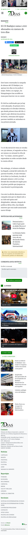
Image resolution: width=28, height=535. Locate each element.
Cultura (4, 464)
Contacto (4, 510)
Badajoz (4, 21)
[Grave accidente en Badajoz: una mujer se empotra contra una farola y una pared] (7, 366)
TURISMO (4, 477)
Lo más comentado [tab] (8, 356)
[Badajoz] (14, 3)
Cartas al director (7, 493)
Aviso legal (5, 512)
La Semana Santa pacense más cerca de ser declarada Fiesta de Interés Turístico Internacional (19, 239)
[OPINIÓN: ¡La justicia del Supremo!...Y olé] (14, 336)
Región (3, 457)
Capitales (4, 455)
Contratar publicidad (8, 507)
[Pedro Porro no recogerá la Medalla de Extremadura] (7, 409)
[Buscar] (26, 13)
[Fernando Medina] (14, 51)
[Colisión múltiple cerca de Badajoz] (7, 395)
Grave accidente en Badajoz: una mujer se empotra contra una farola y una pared (21, 364)
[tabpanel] (14, 388)
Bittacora (7, 525)
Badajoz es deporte (7, 469)
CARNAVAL (4, 484)
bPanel (8, 523)
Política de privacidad (8, 517)
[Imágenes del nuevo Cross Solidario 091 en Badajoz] (14, 315)
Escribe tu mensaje (6, 266)
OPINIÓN (3, 491)
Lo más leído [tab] (6, 352)
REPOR (3, 486)
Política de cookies (7, 514)
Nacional (4, 460)
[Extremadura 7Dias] (14, 13)
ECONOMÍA (4, 479)
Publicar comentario (15, 280)
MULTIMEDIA (5, 481)
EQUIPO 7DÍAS (6, 305)
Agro (2, 467)
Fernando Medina (14, 55)
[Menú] (2, 13)
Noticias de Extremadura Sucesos (12, 501)
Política (4, 462)
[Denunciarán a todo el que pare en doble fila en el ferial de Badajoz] (6, 225)
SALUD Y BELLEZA (6, 488)
